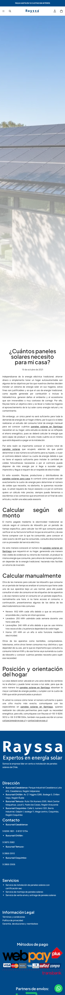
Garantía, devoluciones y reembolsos (20, 923)
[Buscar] (10, 11)
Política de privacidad (12, 920)
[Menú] (3, 11)
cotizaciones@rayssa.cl (14, 720)
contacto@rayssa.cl (37, 720)
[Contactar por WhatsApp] (58, 988)
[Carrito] (61, 11)
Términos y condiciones (13, 916)
